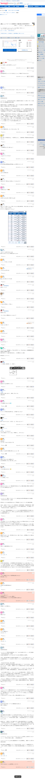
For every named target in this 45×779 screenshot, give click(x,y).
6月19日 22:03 (29, 456)
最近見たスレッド (3, 14)
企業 (18, 37)
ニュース (22, 6)
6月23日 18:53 (29, 417)
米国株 (9, 6)
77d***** (4, 467)
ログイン (15, 4)
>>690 (2, 392)
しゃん (4, 145)
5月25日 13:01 (29, 687)
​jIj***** (3, 96)
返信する (3, 76)
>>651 (2, 713)
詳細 (1, 37)
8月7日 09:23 (30, 259)
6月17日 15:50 (29, 466)
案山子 (4, 127)
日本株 (5, 6)
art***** (4, 604)
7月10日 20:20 (29, 389)
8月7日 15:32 (30, 178)
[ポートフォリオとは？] (6, 10)
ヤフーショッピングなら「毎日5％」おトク (25, 4)
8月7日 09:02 (30, 330)
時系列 (8, 37)
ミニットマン (5, 418)
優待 (16, 37)
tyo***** (4, 250)
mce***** (4, 88)
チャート (4, 37)
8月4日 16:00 (30, 339)
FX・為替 (13, 6)
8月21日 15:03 (29, 70)
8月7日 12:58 (30, 203)
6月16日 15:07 (29, 483)
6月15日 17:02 (29, 532)
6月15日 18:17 (29, 518)
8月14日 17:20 (29, 153)
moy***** (4, 348)
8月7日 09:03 (30, 322)
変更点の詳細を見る (11, 30)
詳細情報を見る (25, 50)
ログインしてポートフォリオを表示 (13, 10)
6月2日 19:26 (30, 603)
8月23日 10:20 (29, 62)
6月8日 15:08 (30, 572)
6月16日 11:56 (29, 493)
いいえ (32, 76)
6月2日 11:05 (30, 628)
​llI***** (3, 494)
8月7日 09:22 (30, 267)
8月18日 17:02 (29, 144)
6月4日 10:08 (30, 592)
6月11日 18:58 (29, 560)
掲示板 (26, 6)
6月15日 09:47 (29, 543)
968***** (4, 762)
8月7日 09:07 (30, 301)
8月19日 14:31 (29, 126)
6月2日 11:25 (30, 620)
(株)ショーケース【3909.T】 (11, 12)
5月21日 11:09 (29, 710)
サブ (3, 294)
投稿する (17, 776)
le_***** (4, 533)
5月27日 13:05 (29, 638)
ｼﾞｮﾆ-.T (4, 63)
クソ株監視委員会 (6, 285)
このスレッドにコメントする (9, 50)
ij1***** (4, 732)
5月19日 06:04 (29, 761)
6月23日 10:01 (29, 448)
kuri (3, 561)
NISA (42, 6)
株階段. (4, 362)
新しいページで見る (4, 30)
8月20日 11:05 (29, 95)
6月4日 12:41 (30, 582)
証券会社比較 (31, 6)
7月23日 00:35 (29, 361)
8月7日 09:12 (30, 284)
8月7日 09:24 (30, 249)
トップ (2, 6)
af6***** (4, 268)
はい (28, 76)
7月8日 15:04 (30, 400)
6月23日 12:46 (29, 438)
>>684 (2, 429)
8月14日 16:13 (29, 161)
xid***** (4, 71)
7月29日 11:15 (29, 347)
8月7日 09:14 (30, 276)
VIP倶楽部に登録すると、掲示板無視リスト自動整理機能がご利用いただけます (12, 33)
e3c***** (4, 154)
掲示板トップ (2, 8)
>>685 (2, 420)
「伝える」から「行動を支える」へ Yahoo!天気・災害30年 (10, 0)
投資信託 (17, 6)
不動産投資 (36, 6)
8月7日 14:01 (30, 195)
